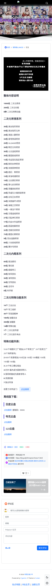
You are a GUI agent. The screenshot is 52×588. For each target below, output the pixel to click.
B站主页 (26, 584)
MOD (16, 447)
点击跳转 (8, 410)
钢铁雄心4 (10, 447)
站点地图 (16, 584)
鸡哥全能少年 (28, 574)
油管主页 (36, 584)
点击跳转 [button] (25, 389)
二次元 (27, 447)
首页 (8, 47)
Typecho (24, 578)
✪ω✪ (7, 548)
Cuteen (37, 578)
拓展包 (21, 447)
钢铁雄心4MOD (18, 47)
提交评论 (43, 548)
